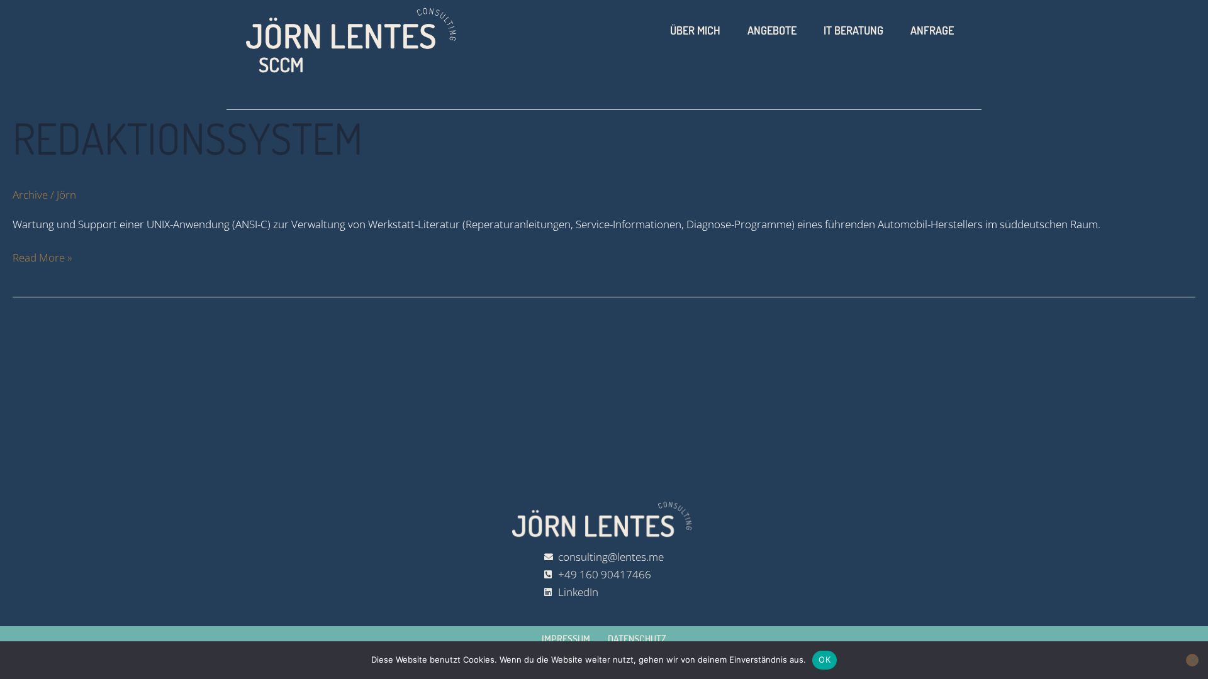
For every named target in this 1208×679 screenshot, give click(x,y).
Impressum (566, 638)
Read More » (42, 257)
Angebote (772, 30)
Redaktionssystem (187, 138)
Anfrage (932, 30)
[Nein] (1192, 660)
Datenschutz (637, 638)
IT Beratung (853, 30)
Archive (30, 194)
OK (824, 659)
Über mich (695, 30)
